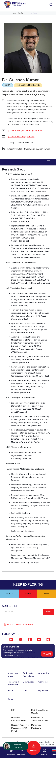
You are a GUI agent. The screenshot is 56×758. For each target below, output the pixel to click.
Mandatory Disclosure (36, 726)
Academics (43, 673)
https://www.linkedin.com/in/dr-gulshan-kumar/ (28, 149)
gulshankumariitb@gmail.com (21, 136)
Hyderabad (43, 690)
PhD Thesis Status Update (39, 711)
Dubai (7, 85)
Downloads (28, 682)
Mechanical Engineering (28, 85)
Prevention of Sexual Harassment (40, 719)
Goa (25, 690)
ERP (13, 710)
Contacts (43, 682)
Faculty (20, 13)
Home (14, 13)
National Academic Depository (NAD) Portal (20, 728)
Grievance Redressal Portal (19, 719)
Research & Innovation (13, 683)
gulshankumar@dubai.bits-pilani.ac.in (25, 130)
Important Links (13, 674)
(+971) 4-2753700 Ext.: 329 (20, 142)
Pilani (10, 690)
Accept (47, 654)
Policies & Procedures (28, 674)
